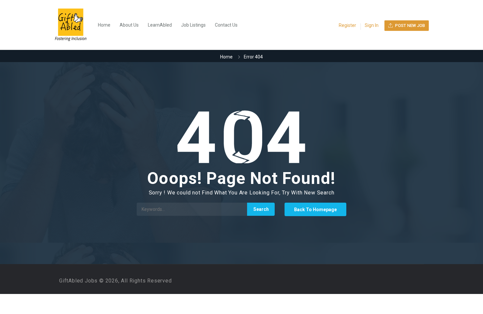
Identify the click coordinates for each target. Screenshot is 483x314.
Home (104, 25)
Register (347, 25)
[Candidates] (74, 25)
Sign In (372, 25)
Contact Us (226, 25)
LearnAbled (160, 25)
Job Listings (193, 25)
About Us (129, 25)
